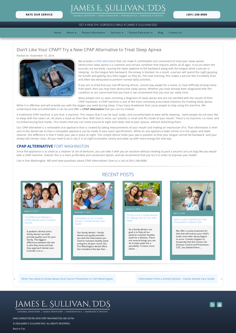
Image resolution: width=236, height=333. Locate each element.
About (70, 32)
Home (57, 32)
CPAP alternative (105, 61)
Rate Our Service (39, 14)
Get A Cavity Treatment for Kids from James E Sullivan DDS (190, 221)
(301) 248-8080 (196, 14)
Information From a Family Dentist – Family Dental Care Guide (90, 221)
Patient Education (140, 32)
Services (116, 32)
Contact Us (175, 32)
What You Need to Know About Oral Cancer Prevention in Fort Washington (67, 278)
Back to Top (19, 328)
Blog (160, 32)
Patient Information (93, 32)
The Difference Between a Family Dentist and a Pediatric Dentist (40, 219)
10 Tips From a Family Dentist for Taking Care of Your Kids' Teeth (142, 217)
